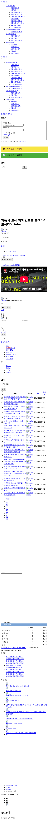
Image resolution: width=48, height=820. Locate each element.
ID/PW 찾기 (6, 135)
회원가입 (9, 114)
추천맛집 (14, 45)
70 (7, 515)
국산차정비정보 (16, 12)
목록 (2, 310)
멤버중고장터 (15, 36)
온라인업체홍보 (16, 40)
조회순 (8, 368)
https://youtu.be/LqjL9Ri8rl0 (11, 265)
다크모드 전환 (11, 791)
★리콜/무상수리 (16, 27)
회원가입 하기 (23, 141)
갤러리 (13, 51)
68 (7, 512)
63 (7, 503)
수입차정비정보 (16, 14)
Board (8, 787)
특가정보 (14, 38)
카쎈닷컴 (4, 2)
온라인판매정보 (16, 32)
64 (7, 505)
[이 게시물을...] (2, 312)
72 (7, 519)
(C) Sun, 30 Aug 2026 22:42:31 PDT (13, 648)
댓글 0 (3, 246)
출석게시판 (15, 53)
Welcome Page (11, 786)
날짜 (38, 393)
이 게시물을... (12, 251)
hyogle (3, 231)
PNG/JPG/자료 (16, 25)
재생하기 (4, 257)
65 (7, 506)
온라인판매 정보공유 (13, 29)
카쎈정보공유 (10, 6)
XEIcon (8, 789)
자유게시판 (15, 10)
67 (7, 510)
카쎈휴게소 (10, 42)
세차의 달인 (15, 19)
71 (7, 517)
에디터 (3, 332)
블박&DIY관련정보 (17, 23)
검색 (24, 167)
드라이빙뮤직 (15, 49)
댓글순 (8, 372)
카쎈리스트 (15, 8)
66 (7, 508)
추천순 (8, 370)
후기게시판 (15, 47)
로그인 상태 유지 (11, 133)
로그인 (6, 137)
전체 (7, 346)
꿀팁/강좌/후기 (6, 342)
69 (7, 514)
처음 (7, 499)
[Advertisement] (24, 192)
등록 (3, 335)
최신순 (8, 366)
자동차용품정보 (16, 21)
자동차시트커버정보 (18, 16)
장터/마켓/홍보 (11, 34)
